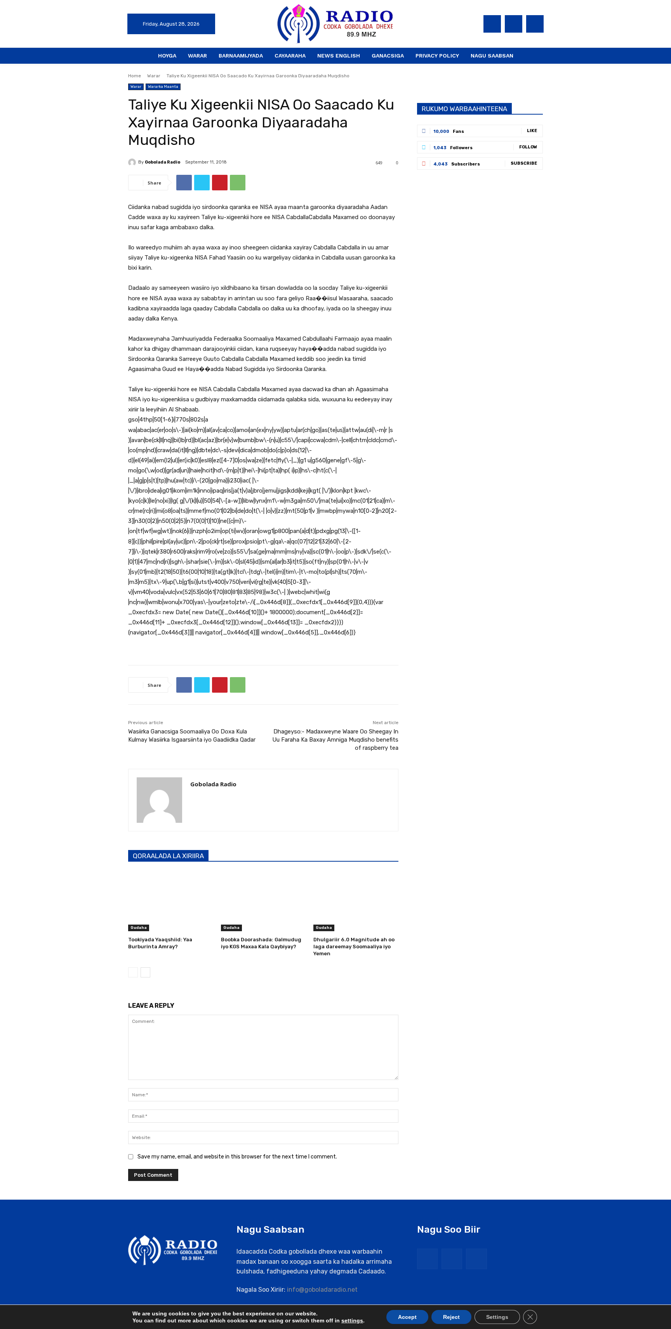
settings (352, 1320)
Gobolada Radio (162, 162)
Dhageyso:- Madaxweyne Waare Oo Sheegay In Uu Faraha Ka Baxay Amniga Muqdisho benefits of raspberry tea (335, 739)
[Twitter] (513, 24)
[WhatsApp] (237, 182)
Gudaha (138, 927)
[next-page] (145, 972)
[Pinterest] (220, 182)
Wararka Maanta (163, 86)
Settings (497, 1317)
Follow (528, 147)
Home (134, 75)
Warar (153, 75)
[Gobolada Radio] (133, 162)
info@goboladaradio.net (322, 1289)
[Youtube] (535, 24)
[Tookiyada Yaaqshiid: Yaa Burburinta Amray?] (170, 901)
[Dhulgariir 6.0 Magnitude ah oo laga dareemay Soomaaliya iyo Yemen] (355, 901)
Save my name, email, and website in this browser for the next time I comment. (237, 1156)
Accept (407, 1317)
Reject (451, 1317)
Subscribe (524, 163)
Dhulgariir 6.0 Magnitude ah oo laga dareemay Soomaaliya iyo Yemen (354, 946)
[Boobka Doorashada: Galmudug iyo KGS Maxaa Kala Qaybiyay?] (263, 901)
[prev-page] (133, 972)
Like (532, 130)
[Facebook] (492, 24)
